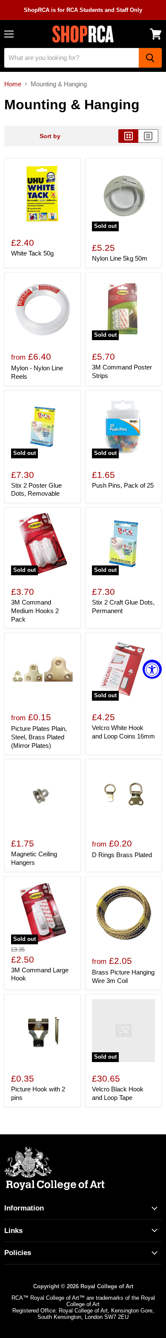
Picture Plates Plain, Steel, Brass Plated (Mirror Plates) (39, 737)
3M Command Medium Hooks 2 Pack (35, 610)
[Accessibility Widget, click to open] (152, 669)
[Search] (150, 58)
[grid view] (128, 136)
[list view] (148, 136)
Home (12, 84)
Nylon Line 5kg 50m (119, 258)
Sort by (50, 136)
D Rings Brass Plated (122, 854)
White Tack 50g (32, 253)
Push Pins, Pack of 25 (123, 485)
